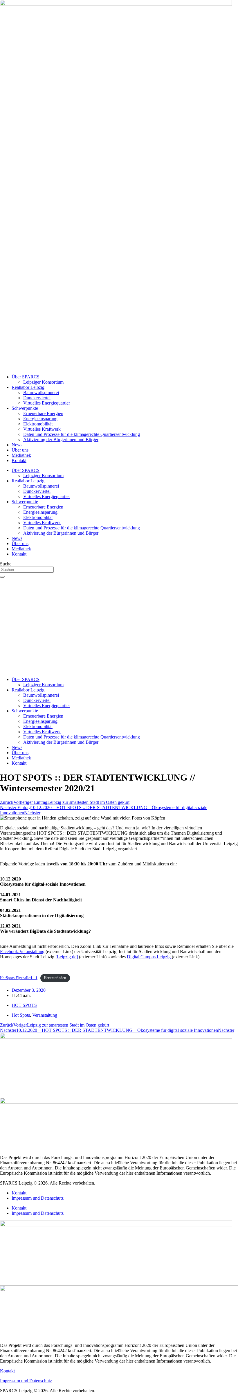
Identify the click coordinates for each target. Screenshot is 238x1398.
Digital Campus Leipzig (149, 956)
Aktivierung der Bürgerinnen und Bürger (60, 439)
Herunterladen (55, 978)
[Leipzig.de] (66, 956)
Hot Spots (21, 1015)
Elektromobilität (38, 423)
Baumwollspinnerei (41, 392)
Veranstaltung (44, 1015)
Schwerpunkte (25, 408)
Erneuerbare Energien (43, 413)
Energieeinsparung (40, 418)
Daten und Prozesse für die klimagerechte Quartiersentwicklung (81, 434)
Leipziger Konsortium (43, 382)
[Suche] (2, 577)
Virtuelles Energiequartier (46, 402)
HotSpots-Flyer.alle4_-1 (18, 978)
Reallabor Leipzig (28, 387)
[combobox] (27, 570)
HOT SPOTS (24, 1005)
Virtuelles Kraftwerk (42, 429)
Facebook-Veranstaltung (22, 951)
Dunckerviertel (37, 397)
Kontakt (19, 460)
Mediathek (21, 455)
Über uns (20, 450)
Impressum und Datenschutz (38, 1198)
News (17, 444)
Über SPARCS (25, 376)
